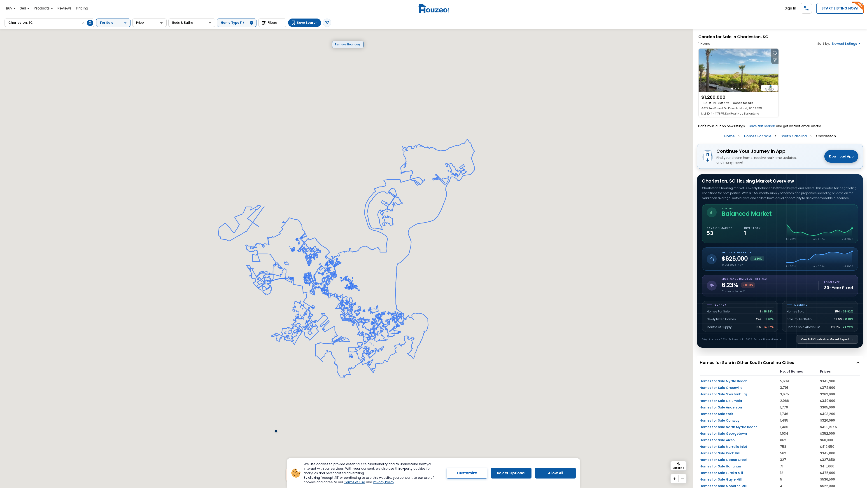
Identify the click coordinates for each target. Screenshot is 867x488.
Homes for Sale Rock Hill (720, 453)
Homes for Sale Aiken (717, 440)
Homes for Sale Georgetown (723, 433)
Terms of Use (354, 482)
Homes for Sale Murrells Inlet (723, 446)
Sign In (790, 8)
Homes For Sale (757, 136)
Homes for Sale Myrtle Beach (723, 381)
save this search (762, 126)
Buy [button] (9, 8)
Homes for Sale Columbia (721, 401)
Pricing (82, 8)
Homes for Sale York (716, 414)
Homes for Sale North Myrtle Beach (728, 427)
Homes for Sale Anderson (721, 407)
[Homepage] (433, 8)
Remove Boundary (348, 44)
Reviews (64, 8)
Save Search (307, 22)
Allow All (555, 473)
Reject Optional (511, 473)
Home (729, 136)
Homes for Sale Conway (719, 420)
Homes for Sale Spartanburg (723, 394)
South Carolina (794, 136)
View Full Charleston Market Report (827, 339)
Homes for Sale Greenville (721, 387)
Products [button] (42, 8)
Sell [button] (23, 8)
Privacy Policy (383, 482)
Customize (467, 473)
